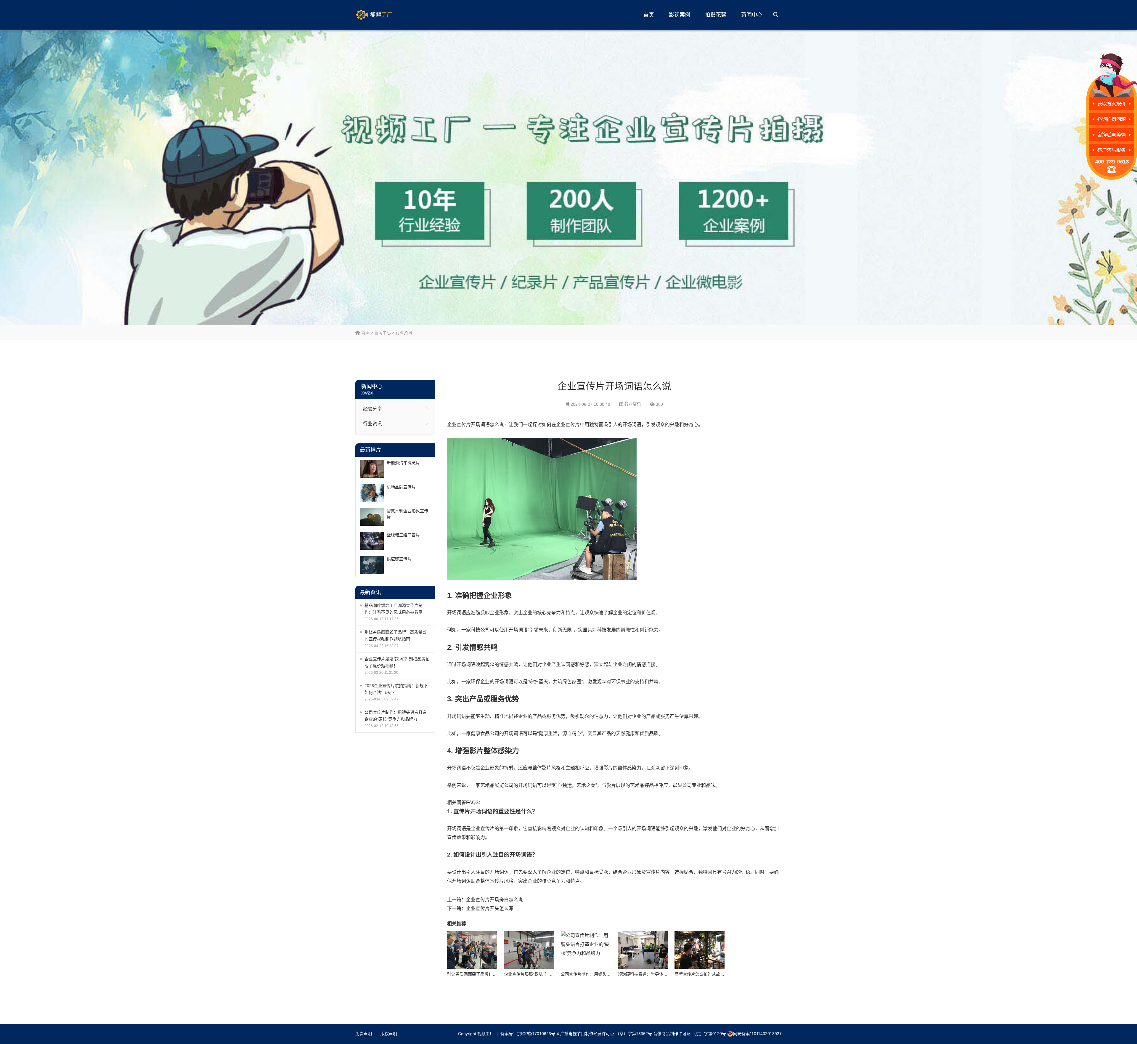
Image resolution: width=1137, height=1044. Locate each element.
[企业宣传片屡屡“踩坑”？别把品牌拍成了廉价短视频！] (529, 950)
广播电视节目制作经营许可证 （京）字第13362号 (606, 1033)
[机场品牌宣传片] (372, 493)
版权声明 (388, 1033)
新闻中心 (751, 15)
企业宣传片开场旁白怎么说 (494, 899)
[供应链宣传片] (372, 565)
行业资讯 (404, 332)
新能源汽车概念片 (403, 463)
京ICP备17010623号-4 (538, 1033)
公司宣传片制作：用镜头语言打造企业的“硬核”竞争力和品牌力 (395, 715)
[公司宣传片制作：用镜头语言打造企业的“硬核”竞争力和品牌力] (586, 950)
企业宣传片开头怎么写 (489, 908)
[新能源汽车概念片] (372, 469)
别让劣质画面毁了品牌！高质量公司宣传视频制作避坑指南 (395, 635)
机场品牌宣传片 (401, 487)
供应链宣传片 (399, 559)
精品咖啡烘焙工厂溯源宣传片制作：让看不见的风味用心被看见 (393, 609)
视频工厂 (383, 15)
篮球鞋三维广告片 (403, 535)
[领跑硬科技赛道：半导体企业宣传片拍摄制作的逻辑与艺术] (643, 950)
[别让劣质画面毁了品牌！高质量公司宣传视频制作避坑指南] (472, 950)
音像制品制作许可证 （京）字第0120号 (689, 1033)
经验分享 (372, 408)
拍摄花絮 (715, 15)
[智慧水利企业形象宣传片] (372, 517)
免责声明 (363, 1033)
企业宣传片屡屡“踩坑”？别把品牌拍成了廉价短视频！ (397, 662)
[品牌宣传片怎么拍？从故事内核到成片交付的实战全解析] (700, 950)
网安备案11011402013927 (757, 1033)
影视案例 (679, 15)
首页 (648, 15)
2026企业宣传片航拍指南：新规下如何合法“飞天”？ (396, 689)
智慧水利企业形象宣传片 (407, 514)
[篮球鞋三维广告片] (372, 541)
